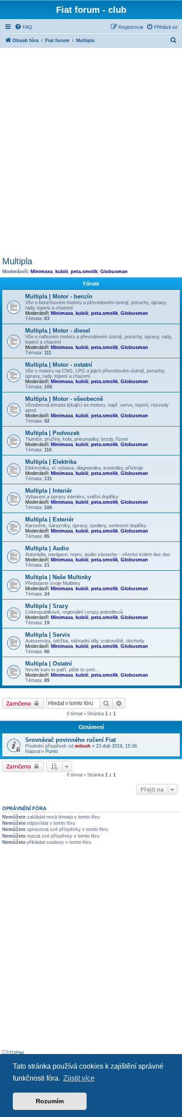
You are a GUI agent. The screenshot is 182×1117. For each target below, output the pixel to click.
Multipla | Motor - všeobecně (64, 399)
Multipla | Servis (47, 634)
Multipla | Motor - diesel (57, 330)
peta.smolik (84, 271)
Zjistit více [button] (79, 1078)
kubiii (61, 271)
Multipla (17, 261)
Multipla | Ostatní (48, 663)
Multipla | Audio (47, 548)
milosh (83, 746)
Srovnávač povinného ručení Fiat (70, 740)
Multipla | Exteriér (49, 519)
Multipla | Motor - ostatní (58, 364)
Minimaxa (41, 271)
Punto (52, 751)
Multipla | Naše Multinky (58, 577)
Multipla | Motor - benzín (58, 296)
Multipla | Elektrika (50, 462)
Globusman (114, 271)
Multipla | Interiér (48, 490)
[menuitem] (23, 27)
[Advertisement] (91, 150)
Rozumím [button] (50, 1101)
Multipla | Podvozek (52, 433)
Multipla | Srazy (46, 606)
